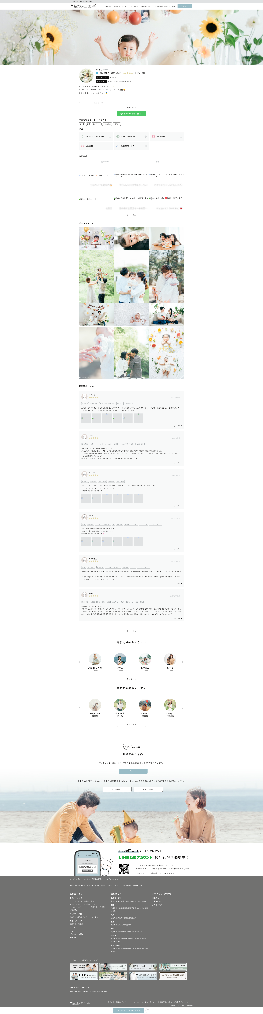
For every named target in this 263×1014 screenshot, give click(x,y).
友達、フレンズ (76, 921)
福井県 (128, 925)
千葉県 (122, 81)
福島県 (144, 901)
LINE (98, 991)
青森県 (118, 901)
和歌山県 (140, 932)
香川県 (144, 939)
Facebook (92, 991)
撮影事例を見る (146, 6)
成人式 (77, 924)
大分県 (133, 948)
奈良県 (133, 932)
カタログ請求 (148, 789)
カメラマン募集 (142, 1002)
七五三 (93, 901)
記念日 (72, 917)
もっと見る (131, 215)
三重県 (133, 918)
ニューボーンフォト (77, 901)
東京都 (128, 81)
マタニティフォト (76, 904)
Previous (80, 662)
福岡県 (113, 948)
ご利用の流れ (107, 6)
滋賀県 (113, 932)
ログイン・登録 (169, 6)
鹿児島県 (145, 948)
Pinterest (104, 991)
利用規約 (118, 1002)
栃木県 (118, 908)
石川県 (123, 925)
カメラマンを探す (134, 6)
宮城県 (128, 901)
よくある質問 (158, 6)
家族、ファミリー (77, 898)
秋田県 (133, 901)
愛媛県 (113, 941)
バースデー (86, 907)
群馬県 (123, 908)
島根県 (118, 939)
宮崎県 (139, 948)
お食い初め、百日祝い (90, 904)
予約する (184, 6)
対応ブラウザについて (185, 1002)
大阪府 (123, 932)
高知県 (118, 941)
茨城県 (110, 81)
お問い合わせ (153, 1002)
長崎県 (123, 948)
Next (183, 662)
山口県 (133, 939)
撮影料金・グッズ (120, 6)
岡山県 (123, 939)
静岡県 (123, 918)
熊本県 (128, 948)
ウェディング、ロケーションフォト (87, 917)
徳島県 (139, 939)
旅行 (81, 924)
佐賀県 (118, 948)
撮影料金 (155, 898)
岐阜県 (118, 918)
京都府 (118, 932)
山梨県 (113, 911)
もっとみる (131, 679)
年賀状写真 (74, 910)
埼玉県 (116, 81)
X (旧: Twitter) (83, 991)
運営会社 (111, 1002)
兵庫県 (128, 932)
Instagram (73, 991)
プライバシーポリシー (129, 1002)
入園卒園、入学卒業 (98, 907)
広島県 (128, 939)
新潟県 (113, 925)
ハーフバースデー (76, 907)
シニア (72, 928)
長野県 (113, 918)
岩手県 (123, 901)
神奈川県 (145, 908)
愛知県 (128, 918)
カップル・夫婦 (76, 914)
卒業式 (72, 924)
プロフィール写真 (77, 934)
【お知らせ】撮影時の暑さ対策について (84, 1)
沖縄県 (113, 951)
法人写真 (73, 937)
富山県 (118, 925)
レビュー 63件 (140, 73)
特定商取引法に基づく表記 (167, 1002)
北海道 (113, 901)
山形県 (139, 901)
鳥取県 (113, 939)
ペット (72, 931)
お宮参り (117, 124)
